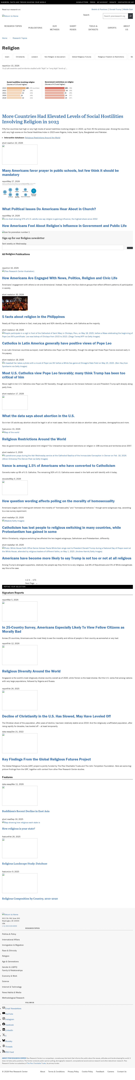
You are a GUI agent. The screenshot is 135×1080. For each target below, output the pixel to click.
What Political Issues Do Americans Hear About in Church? (49, 209)
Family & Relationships (12, 970)
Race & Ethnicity (9, 950)
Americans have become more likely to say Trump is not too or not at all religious (66, 558)
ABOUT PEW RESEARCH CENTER (14, 1058)
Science (5, 981)
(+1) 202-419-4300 (9, 926)
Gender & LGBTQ (9, 967)
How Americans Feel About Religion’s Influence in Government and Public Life (64, 225)
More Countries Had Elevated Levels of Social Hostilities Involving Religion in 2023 (62, 119)
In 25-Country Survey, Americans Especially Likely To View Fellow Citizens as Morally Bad (63, 629)
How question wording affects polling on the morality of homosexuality (58, 501)
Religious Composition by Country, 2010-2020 (30, 898)
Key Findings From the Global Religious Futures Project (46, 759)
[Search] (130, 16)
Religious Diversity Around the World (31, 671)
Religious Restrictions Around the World (42, 137)
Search (86, 14)
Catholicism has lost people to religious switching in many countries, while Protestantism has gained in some (61, 529)
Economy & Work (9, 976)
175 (34, 580)
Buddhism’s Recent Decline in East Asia (26, 811)
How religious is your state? (18, 828)
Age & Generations (10, 961)
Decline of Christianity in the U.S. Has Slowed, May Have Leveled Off (56, 716)
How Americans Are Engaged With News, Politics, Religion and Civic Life (59, 278)
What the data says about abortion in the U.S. (38, 416)
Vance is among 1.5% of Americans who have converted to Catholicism (58, 465)
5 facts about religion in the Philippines (33, 316)
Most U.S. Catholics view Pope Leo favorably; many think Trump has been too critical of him (63, 375)
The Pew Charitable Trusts (36, 1063)
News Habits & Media (11, 992)
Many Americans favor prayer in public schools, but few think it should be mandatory (60, 172)
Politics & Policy (9, 934)
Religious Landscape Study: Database (24, 863)
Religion (5, 956)
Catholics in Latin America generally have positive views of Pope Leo (57, 343)
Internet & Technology (12, 986)
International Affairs (11, 939)
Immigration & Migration (13, 945)
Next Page (31, 583)
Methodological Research (13, 997)
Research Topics (13, 26)
